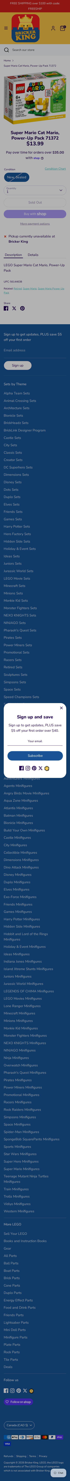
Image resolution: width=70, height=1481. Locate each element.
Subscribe (35, 755)
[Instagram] (28, 768)
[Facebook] (21, 768)
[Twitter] (40, 768)
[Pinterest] (34, 768)
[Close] (61, 708)
